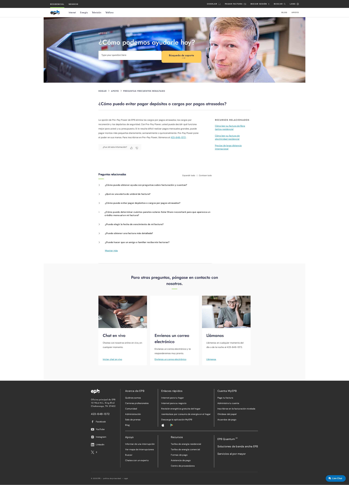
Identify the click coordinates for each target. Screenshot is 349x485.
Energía (84, 12)
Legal (126, 478)
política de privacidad (112, 478)
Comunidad (131, 408)
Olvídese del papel (227, 414)
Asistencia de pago (181, 460)
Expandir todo (188, 175)
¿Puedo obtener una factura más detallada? (129, 233)
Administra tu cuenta (228, 403)
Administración (133, 414)
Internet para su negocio (173, 403)
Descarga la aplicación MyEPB (176, 419)
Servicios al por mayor (231, 454)
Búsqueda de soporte (181, 55)
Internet (72, 12)
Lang (293, 4)
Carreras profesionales (137, 403)
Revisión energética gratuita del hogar (180, 408)
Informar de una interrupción (140, 444)
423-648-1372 (178, 137)
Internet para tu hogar (172, 397)
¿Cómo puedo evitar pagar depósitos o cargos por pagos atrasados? (142, 203)
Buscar (128, 454)
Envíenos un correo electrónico (170, 359)
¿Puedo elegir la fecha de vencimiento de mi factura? (134, 224)
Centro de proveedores (183, 465)
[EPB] (55, 12)
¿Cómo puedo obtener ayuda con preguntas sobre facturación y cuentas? (146, 185)
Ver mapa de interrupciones (139, 449)
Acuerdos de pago (226, 419)
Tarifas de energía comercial (185, 449)
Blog (284, 13)
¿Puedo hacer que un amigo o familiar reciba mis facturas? (137, 242)
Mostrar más (111, 250)
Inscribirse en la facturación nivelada (236, 408)
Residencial (57, 4)
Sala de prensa (132, 419)
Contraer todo (205, 175)
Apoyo (295, 13)
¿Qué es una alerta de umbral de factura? (128, 194)
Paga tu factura (225, 397)
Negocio (73, 4)
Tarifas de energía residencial (186, 444)
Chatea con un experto (136, 460)
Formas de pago (179, 454)
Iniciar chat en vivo (112, 359)
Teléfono (110, 12)
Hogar (102, 91)
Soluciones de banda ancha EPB (237, 446)
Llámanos (211, 359)
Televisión (96, 12)
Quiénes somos (133, 397)
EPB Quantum (227, 439)
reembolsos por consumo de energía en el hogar (186, 414)
